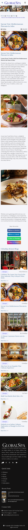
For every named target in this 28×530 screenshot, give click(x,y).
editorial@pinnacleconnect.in (11, 515)
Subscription (6, 483)
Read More (4, 280)
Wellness (5, 472)
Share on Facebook (15, 230)
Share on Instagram (14, 242)
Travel (4, 474)
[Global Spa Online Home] (13, 2)
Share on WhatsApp (14, 238)
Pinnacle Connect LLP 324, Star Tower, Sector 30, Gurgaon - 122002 (12, 512)
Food (14, 16)
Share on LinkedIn (14, 234)
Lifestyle (8, 16)
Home (2, 16)
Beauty (4, 476)
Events (4, 481)
